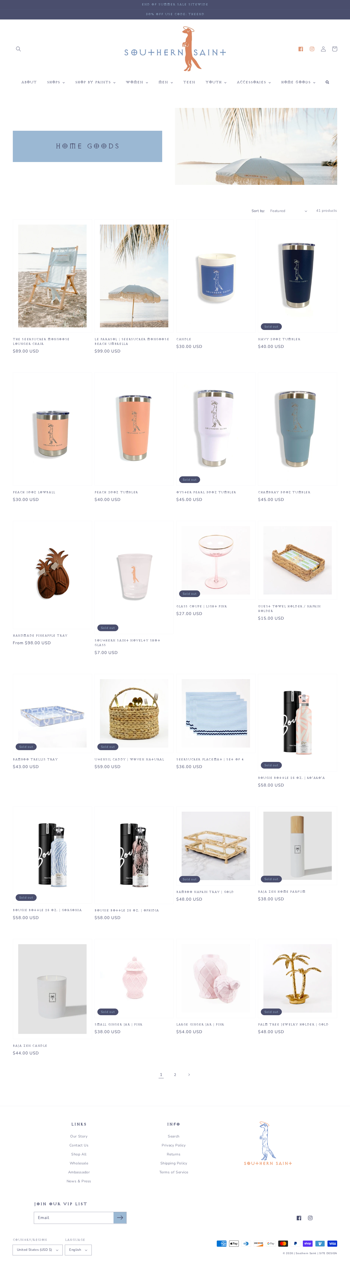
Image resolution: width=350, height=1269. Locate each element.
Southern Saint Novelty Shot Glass (127, 643)
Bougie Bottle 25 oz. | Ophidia (127, 910)
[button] (18, 49)
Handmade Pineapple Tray (40, 636)
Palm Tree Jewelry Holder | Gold (293, 1024)
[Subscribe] (120, 1217)
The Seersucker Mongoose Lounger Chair (41, 341)
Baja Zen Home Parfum (282, 892)
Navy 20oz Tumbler (279, 339)
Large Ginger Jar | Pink (200, 1024)
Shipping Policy (173, 1163)
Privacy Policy (174, 1145)
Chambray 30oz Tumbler (284, 492)
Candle (183, 339)
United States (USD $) (34, 1249)
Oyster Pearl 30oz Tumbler (206, 492)
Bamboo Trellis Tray (35, 759)
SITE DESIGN (328, 1253)
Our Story (78, 1136)
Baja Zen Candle (30, 1046)
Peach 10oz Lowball (34, 492)
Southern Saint (306, 1253)
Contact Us (79, 1145)
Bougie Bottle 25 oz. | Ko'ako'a (291, 778)
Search (174, 1136)
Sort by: (258, 210)
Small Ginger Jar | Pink (118, 1024)
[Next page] (188, 1074)
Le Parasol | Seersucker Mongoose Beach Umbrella (132, 341)
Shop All (79, 1154)
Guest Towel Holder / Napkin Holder (289, 609)
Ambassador (79, 1172)
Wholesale (79, 1163)
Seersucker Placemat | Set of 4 (210, 759)
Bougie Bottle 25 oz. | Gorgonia (47, 910)
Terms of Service (173, 1172)
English (75, 1249)
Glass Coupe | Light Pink (201, 606)
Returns (173, 1154)
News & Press (79, 1181)
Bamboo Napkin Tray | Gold (205, 892)
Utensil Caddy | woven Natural (129, 759)
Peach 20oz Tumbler (116, 492)
